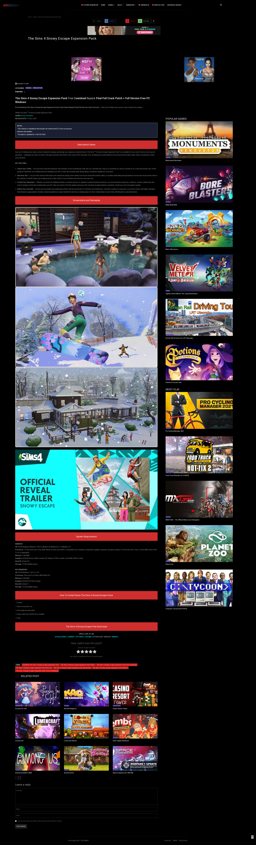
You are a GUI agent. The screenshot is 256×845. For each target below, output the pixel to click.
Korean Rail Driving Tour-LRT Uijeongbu (179, 338)
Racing (168, 517)
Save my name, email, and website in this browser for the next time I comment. (40, 821)
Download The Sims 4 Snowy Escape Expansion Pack (40, 665)
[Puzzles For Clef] (37, 694)
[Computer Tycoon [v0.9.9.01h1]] (199, 588)
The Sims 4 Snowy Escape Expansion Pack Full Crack (34, 668)
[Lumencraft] (37, 726)
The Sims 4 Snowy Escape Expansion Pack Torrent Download (37, 671)
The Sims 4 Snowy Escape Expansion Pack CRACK (78, 665)
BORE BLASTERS (171, 205)
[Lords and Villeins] (86, 726)
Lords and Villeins (70, 741)
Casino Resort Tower (120, 709)
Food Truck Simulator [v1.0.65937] (177, 475)
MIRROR (115, 637)
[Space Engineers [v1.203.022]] (135, 758)
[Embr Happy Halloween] (135, 726)
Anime (168, 290)
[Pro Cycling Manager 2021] (199, 410)
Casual (35, 17)
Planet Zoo (169, 564)
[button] (221, 5)
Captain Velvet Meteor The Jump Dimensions (181, 294)
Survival (18, 770)
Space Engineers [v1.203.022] (123, 773)
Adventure (19, 705)
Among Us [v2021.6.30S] (23, 773)
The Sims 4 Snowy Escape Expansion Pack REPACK (110, 668)
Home (30, 17)
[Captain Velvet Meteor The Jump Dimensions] (199, 272)
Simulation (37, 88)
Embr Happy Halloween (121, 741)
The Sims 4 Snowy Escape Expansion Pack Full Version (72, 668)
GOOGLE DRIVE (60, 637)
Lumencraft (19, 741)
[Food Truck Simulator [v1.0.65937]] (199, 454)
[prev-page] (16, 778)
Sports (168, 428)
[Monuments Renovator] (199, 139)
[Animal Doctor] (86, 758)
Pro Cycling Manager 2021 (175, 431)
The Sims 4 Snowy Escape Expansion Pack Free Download (116, 665)
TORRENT (71, 637)
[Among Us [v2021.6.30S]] (37, 758)
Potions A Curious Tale (174, 382)
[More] (154, 21)
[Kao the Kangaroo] (86, 694)
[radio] (78, 652)
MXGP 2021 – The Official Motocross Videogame (182, 520)
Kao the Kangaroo (70, 709)
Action (66, 705)
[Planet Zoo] (199, 543)
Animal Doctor (69, 773)
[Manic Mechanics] (199, 228)
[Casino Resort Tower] (135, 694)
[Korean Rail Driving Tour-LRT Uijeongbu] (199, 317)
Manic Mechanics (172, 249)
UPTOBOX (80, 637)
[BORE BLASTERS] (199, 184)
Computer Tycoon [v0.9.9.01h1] (176, 609)
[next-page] (19, 778)
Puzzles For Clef (21, 709)
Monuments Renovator (174, 160)
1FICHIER (88, 637)
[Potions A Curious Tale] (199, 361)
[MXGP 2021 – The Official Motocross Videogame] (199, 499)
